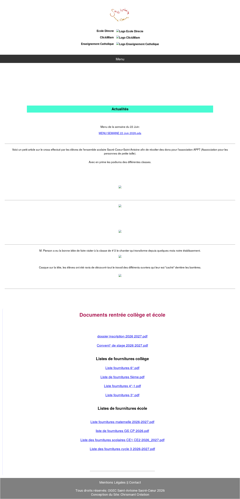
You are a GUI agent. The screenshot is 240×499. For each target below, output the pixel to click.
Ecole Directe (106, 31)
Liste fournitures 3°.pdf (122, 394)
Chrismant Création (135, 495)
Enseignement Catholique (98, 44)
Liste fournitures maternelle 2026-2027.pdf (122, 421)
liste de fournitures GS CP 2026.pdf (122, 430)
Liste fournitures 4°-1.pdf (122, 385)
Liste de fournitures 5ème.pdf (122, 376)
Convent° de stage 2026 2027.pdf (122, 345)
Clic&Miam (107, 37)
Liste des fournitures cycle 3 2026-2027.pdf (122, 448)
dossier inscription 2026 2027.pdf (122, 336)
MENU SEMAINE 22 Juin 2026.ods (120, 133)
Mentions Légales (112, 482)
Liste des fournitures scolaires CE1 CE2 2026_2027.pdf (122, 439)
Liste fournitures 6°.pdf (122, 367)
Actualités (120, 108)
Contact (135, 482)
